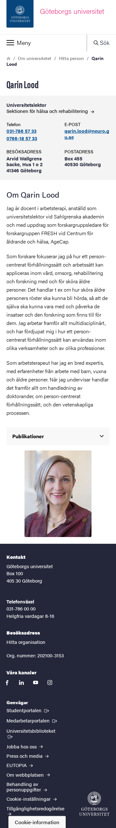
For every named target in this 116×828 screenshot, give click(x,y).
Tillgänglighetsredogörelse (35, 808)
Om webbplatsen (25, 774)
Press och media (25, 755)
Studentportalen (28, 709)
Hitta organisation (25, 641)
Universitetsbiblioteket (33, 730)
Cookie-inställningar (29, 798)
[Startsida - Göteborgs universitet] (94, 804)
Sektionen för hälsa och (47, 111)
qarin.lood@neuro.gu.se (86, 134)
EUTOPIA (17, 765)
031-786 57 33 (21, 131)
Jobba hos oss (22, 746)
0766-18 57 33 (21, 138)
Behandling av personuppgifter (24, 787)
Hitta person (71, 58)
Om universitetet (34, 58)
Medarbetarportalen (32, 720)
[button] (43, 42)
